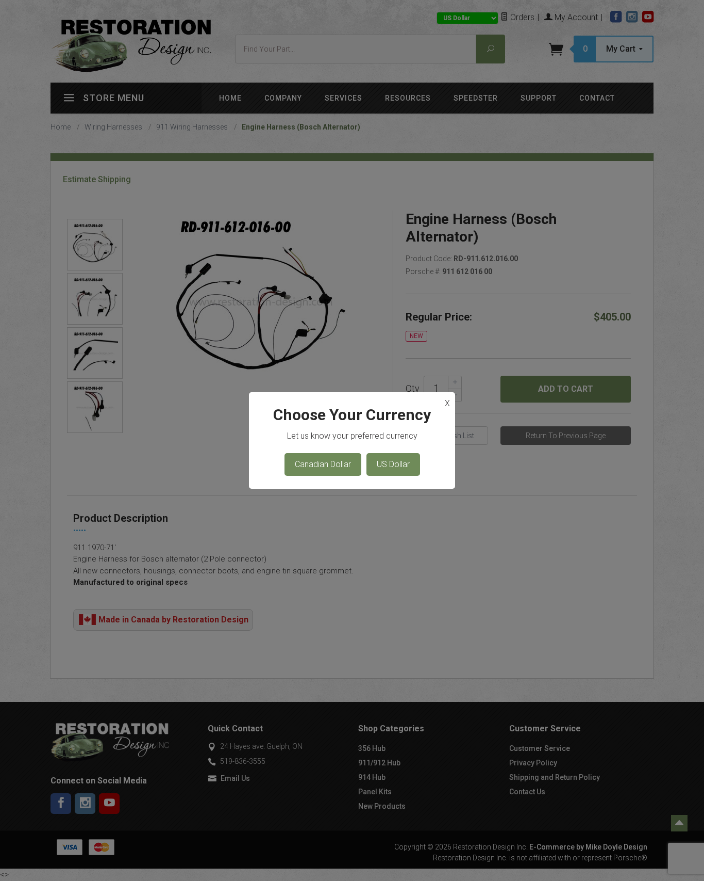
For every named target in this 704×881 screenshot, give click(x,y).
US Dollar (393, 464)
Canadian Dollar (323, 464)
